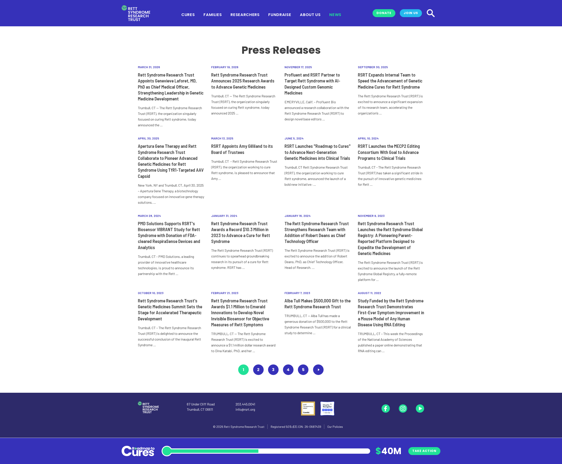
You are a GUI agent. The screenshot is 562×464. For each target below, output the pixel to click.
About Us (310, 14)
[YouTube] (420, 408)
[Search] (430, 13)
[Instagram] (403, 408)
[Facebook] (386, 408)
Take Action (424, 451)
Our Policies (335, 426)
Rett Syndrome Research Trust (244, 426)
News (335, 14)
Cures (188, 14)
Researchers (245, 14)
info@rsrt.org (245, 409)
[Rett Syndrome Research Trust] (136, 13)
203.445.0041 (245, 404)
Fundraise (279, 14)
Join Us (411, 13)
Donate (383, 13)
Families (213, 14)
